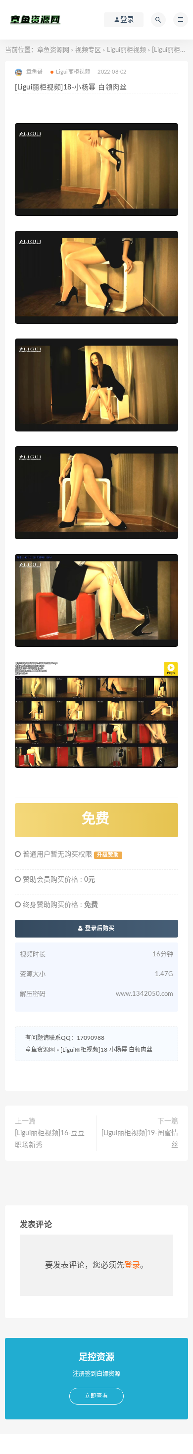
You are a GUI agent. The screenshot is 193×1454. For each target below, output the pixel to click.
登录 (132, 1265)
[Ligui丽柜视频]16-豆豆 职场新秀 (50, 1139)
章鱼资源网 (53, 50)
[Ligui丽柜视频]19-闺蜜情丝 (139, 1139)
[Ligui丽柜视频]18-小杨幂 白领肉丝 (106, 1050)
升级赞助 (108, 855)
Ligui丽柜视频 (126, 50)
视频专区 (88, 50)
